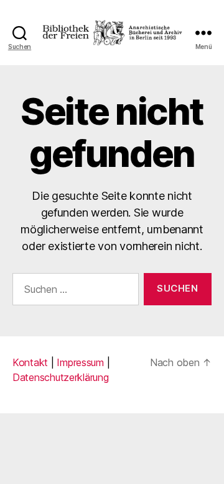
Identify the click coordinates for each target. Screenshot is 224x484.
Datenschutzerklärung (60, 377)
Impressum (80, 362)
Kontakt (30, 362)
